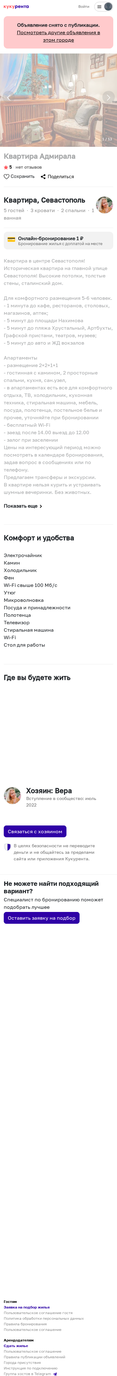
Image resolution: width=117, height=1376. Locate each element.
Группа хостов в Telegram (28, 1373)
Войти (83, 6)
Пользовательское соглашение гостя (38, 1312)
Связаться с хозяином (35, 831)
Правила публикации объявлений (34, 1357)
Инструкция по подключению (30, 1368)
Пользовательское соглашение (32, 1329)
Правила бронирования (25, 1324)
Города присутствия (22, 1362)
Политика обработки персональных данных (44, 1318)
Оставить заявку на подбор (42, 918)
